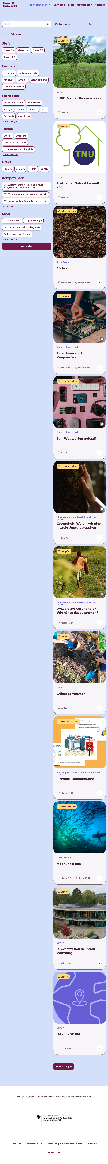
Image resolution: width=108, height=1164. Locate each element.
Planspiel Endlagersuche (75, 779)
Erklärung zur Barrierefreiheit (65, 1143)
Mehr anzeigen (64, 1066)
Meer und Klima (69, 864)
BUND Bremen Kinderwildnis (79, 98)
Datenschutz (34, 1143)
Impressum (54, 1152)
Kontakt (100, 4)
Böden (62, 268)
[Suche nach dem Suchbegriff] (48, 24)
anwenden (26, 246)
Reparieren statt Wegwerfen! (69, 355)
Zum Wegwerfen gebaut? (77, 438)
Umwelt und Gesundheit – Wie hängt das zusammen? (77, 610)
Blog (71, 4)
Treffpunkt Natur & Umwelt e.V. (78, 185)
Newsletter (84, 4)
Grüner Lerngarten (71, 694)
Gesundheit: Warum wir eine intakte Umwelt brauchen (79, 525)
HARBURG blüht (68, 1034)
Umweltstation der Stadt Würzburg (76, 951)
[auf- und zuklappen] (99, 112)
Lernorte (59, 4)
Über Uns (16, 1143)
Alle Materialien (37, 4)
